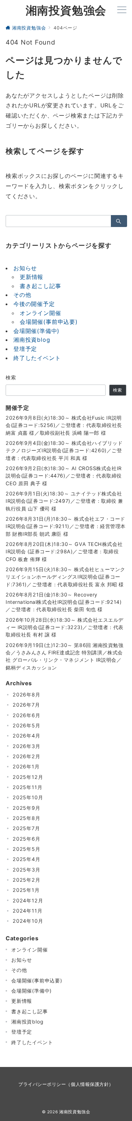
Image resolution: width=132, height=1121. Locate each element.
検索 (11, 377)
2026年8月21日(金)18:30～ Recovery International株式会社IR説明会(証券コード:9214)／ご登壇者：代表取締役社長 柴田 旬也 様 (63, 602)
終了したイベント (37, 357)
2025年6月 (26, 839)
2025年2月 (26, 880)
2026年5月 (26, 725)
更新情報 (31, 276)
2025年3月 (26, 870)
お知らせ (25, 268)
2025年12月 (28, 777)
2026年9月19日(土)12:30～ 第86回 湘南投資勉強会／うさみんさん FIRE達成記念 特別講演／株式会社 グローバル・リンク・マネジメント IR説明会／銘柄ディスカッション (65, 656)
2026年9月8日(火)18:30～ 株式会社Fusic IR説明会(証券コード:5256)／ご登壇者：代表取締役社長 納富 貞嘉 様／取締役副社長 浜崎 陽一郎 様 (66, 425)
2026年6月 (26, 715)
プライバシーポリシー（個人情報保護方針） (65, 1084)
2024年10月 (28, 921)
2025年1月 (26, 890)
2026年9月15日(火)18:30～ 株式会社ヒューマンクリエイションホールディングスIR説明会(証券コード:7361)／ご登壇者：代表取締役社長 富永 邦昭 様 (65, 576)
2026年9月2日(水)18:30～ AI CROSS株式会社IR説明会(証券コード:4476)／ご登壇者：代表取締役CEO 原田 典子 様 (64, 475)
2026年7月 (26, 705)
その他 (22, 294)
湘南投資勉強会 (66, 10)
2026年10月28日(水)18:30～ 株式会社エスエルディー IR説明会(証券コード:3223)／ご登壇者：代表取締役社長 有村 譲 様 (65, 627)
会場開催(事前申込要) (49, 321)
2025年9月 (26, 808)
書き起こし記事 (40, 285)
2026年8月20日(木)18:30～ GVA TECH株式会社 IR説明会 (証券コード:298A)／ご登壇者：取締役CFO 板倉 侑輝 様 (65, 551)
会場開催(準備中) (36, 330)
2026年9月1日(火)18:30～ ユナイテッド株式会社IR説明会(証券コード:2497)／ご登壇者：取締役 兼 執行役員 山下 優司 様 (64, 501)
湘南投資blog (31, 339)
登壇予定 (25, 348)
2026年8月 (26, 695)
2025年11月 (27, 787)
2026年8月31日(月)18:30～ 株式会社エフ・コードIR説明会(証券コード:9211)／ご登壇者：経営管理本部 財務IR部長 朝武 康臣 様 (66, 526)
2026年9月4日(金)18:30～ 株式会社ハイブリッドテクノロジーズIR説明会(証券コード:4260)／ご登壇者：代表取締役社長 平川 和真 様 (64, 450)
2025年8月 (26, 818)
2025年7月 (26, 828)
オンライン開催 (40, 312)
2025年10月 (28, 797)
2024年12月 (28, 900)
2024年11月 (27, 911)
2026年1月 (26, 766)
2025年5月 (26, 849)
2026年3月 (26, 746)
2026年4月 (26, 736)
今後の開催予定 (34, 303)
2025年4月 (26, 859)
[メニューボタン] (122, 10)
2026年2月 (26, 756)
